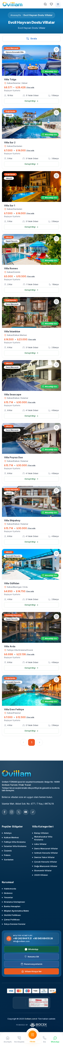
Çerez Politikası (12, 919)
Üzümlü (8, 850)
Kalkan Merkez (11, 837)
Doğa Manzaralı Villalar (45, 866)
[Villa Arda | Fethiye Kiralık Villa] (31, 627)
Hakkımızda (10, 888)
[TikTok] (32, 812)
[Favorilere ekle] (56, 49)
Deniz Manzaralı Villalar (46, 848)
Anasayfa (16, 15)
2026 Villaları (41, 875)
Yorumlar (8, 897)
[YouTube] (25, 812)
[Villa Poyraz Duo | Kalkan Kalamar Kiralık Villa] (31, 438)
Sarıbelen (8, 859)
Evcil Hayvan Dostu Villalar (38, 15)
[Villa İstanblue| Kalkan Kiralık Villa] (31, 312)
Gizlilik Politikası (12, 915)
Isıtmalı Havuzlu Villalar (46, 853)
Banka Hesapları (12, 906)
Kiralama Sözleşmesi (14, 902)
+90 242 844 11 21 (22, 938)
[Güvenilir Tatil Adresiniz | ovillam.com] (12, 4)
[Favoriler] (51, 4)
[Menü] (58, 4)
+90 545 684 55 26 (43, 938)
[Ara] (45, 4)
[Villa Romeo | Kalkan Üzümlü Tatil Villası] (31, 249)
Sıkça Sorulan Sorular (14, 924)
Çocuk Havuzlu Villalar (45, 861)
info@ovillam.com (21, 941)
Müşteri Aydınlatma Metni (16, 911)
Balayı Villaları (41, 833)
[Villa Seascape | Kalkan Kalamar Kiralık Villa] (31, 375)
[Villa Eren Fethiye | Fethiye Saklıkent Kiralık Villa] (31, 690)
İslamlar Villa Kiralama (15, 846)
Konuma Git (33, 956)
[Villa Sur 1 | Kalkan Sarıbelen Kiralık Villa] (31, 186)
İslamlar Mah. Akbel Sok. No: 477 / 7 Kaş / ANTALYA (28, 803)
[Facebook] (4, 812)
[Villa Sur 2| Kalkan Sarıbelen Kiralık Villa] (31, 123)
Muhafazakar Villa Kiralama (43, 838)
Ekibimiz (8, 893)
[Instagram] (11, 812)
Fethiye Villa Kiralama (15, 842)
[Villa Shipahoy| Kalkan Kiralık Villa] (31, 501)
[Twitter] (18, 812)
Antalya (7, 833)
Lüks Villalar (40, 844)
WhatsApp (33, 949)
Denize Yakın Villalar (44, 857)
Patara (7, 855)
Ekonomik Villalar (43, 870)
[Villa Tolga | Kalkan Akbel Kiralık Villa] (31, 60)
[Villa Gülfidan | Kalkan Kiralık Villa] (31, 564)
